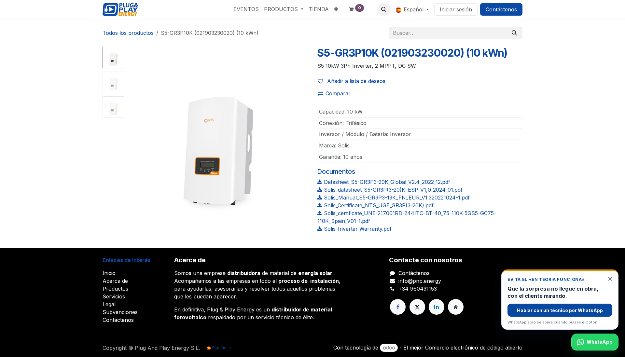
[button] (384, 9)
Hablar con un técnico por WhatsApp (560, 310)
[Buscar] (514, 33)
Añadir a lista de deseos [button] (355, 81)
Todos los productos (128, 33)
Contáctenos (501, 9)
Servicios (114, 296)
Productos (115, 288)
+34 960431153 (417, 288)
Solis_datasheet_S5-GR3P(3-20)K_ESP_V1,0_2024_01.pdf (392, 189)
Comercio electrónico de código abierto (473, 347)
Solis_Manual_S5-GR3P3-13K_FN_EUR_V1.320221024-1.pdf (396, 197)
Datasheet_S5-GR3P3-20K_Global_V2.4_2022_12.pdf (386, 182)
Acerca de (115, 281)
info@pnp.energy (419, 281)
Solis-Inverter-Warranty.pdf (357, 229)
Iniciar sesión (456, 9)
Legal (109, 304)
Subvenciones (120, 312)
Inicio (109, 273)
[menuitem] (246, 9)
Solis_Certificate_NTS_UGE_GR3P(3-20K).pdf (378, 205)
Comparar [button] (338, 93)
